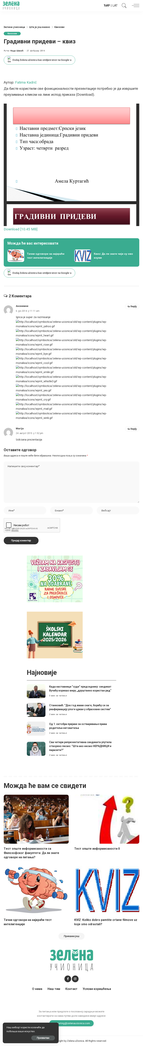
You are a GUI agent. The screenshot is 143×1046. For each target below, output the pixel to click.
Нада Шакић (16, 51)
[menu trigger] (134, 5)
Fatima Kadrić (26, 82)
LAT (114, 5)
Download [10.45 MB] (20, 229)
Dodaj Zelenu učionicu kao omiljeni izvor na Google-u (41, 60)
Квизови (12, 33)
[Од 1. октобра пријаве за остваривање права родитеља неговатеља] (36, 729)
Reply (134, 306)
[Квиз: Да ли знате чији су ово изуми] (105, 255)
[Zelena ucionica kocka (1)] (55, 578)
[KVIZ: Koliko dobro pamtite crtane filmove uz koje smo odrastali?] (106, 890)
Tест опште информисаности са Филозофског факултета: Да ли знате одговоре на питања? (31, 853)
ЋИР (107, 5)
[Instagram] (75, 979)
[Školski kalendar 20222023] (55, 635)
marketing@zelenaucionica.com (71, 1023)
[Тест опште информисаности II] (106, 819)
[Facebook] (67, 979)
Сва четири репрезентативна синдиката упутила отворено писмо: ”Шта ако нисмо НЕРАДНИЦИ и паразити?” (80, 746)
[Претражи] (123, 5)
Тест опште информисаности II (97, 848)
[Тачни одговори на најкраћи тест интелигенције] (38, 255)
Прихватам (43, 1037)
